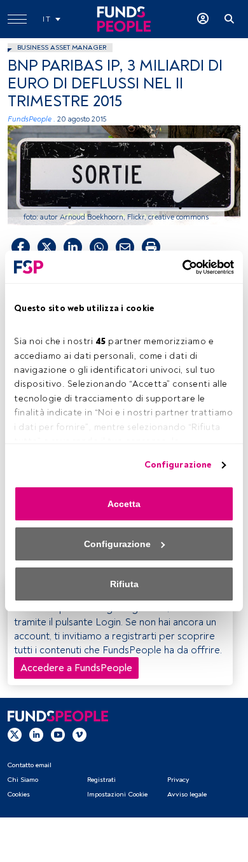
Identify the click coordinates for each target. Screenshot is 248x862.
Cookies (18, 794)
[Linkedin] (36, 735)
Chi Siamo (22, 779)
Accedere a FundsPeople (76, 668)
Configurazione (177, 464)
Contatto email (29, 765)
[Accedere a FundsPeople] (203, 19)
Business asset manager (61, 47)
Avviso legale (187, 794)
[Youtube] (58, 735)
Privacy (178, 779)
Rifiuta (124, 584)
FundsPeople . (31, 119)
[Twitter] (15, 735)
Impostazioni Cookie (117, 794)
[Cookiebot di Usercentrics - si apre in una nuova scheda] (178, 267)
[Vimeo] (79, 735)
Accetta (124, 504)
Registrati (101, 779)
